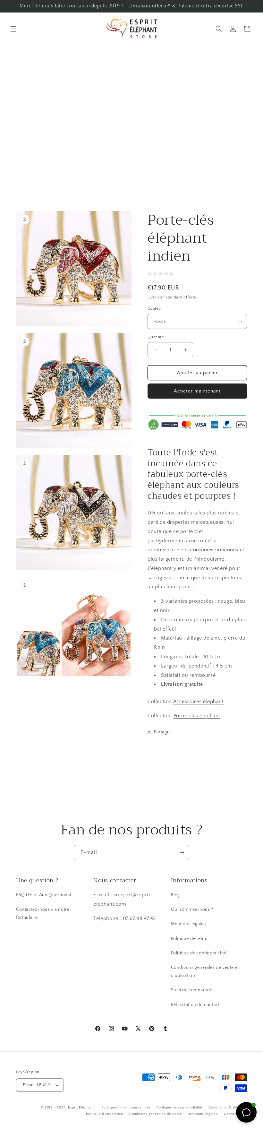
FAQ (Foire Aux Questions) (43, 895)
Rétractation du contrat (195, 1004)
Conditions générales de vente (155, 1114)
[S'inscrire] (182, 852)
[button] (13, 29)
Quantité (156, 337)
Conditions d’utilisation (227, 1107)
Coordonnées (235, 1114)
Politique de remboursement (125, 1107)
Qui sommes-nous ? (192, 909)
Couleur (155, 308)
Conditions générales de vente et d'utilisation (205, 971)
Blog (175, 895)
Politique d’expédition (104, 1114)
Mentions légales (188, 923)
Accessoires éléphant (198, 701)
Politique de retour (190, 938)
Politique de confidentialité (198, 953)
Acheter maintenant (197, 391)
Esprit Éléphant (81, 1107)
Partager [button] (162, 732)
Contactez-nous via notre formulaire (42, 913)
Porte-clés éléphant (197, 716)
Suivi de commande (191, 990)
